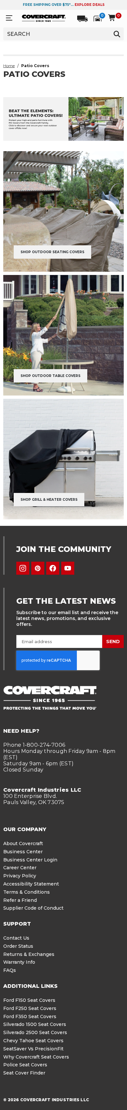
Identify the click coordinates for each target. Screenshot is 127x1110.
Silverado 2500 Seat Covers (35, 1032)
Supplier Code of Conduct (33, 908)
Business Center (23, 852)
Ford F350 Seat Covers (29, 1016)
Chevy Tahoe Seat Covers (33, 1041)
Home (9, 65)
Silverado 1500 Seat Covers (34, 1024)
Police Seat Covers (25, 1065)
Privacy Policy (19, 876)
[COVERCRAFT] (43, 18)
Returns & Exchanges (28, 954)
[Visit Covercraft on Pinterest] (37, 568)
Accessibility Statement (31, 884)
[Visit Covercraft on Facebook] (52, 568)
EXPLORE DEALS (90, 5)
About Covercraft (23, 843)
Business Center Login (30, 860)
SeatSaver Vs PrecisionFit (33, 1049)
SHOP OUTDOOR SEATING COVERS (52, 252)
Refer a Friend (20, 900)
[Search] (117, 33)
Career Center (19, 868)
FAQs (9, 970)
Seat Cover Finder (24, 1073)
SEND (113, 641)
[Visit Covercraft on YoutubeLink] (67, 568)
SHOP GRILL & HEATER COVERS (49, 499)
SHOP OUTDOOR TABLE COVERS (50, 376)
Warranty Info (19, 962)
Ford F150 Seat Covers (29, 1000)
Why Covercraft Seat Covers (36, 1057)
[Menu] (9, 18)
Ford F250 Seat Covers (29, 1008)
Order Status (18, 946)
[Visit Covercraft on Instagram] (22, 568)
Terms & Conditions (26, 892)
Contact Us (16, 938)
